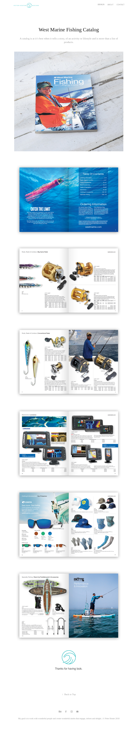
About (110, 4)
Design (101, 4)
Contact (120, 4)
